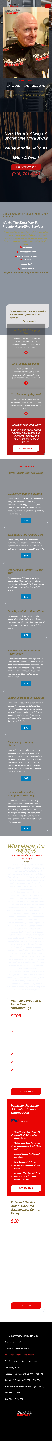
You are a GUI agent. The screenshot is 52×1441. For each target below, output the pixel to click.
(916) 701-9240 (26, 174)
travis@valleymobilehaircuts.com (19, 1355)
